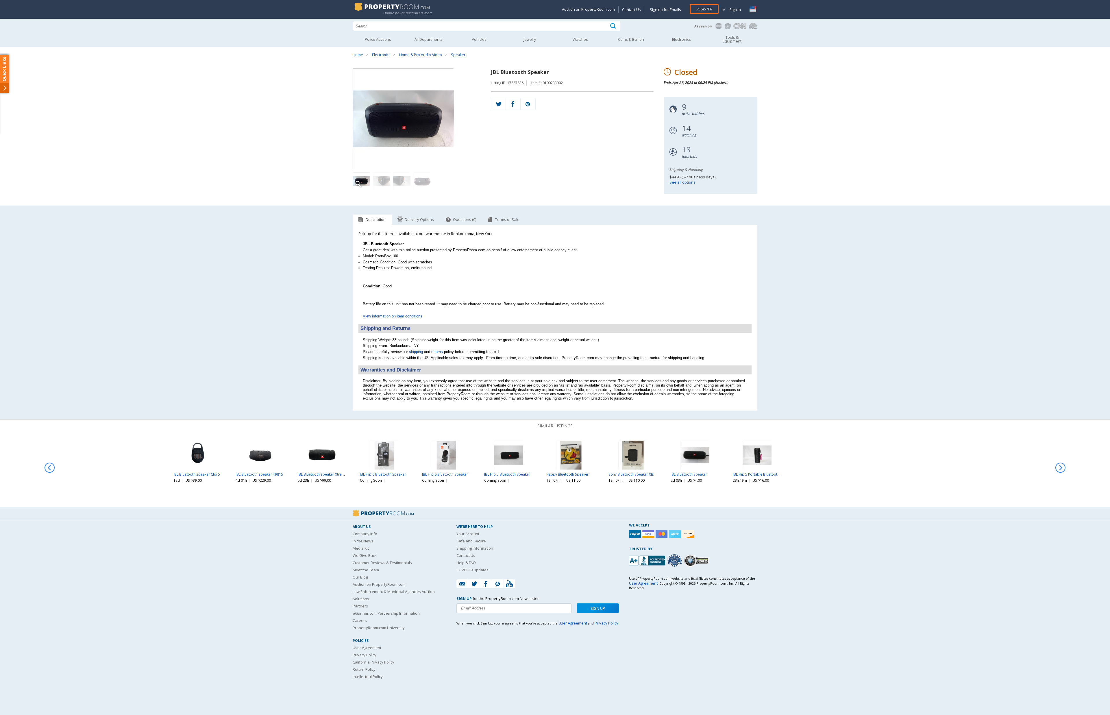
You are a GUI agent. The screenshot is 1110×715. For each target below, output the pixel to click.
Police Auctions (378, 39)
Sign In (734, 9)
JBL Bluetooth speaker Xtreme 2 (324, 474)
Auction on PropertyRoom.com (588, 9)
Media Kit (361, 548)
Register (704, 9)
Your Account (467, 533)
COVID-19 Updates (472, 569)
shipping (416, 352)
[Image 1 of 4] (417, 118)
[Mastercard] (662, 534)
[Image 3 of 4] (401, 181)
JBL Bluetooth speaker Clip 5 (196, 474)
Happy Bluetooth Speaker (567, 474)
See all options (682, 182)
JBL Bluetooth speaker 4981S (259, 474)
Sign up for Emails (665, 9)
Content (5, 73)
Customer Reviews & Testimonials (382, 562)
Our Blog (360, 577)
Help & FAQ (466, 562)
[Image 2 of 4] (381, 181)
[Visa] (649, 534)
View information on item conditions (392, 316)
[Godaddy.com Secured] (697, 560)
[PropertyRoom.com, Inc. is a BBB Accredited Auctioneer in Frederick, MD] (648, 560)
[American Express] (675, 534)
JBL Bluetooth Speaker (689, 474)
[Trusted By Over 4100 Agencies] (675, 561)
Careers (360, 620)
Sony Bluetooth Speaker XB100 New (637, 474)
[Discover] (688, 534)
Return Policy (364, 669)
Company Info (365, 533)
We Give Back (365, 555)
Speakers (459, 54)
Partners (360, 606)
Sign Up (598, 608)
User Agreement (367, 647)
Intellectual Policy (368, 676)
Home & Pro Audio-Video (420, 54)
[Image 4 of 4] (422, 181)
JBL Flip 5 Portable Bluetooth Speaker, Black (768, 474)
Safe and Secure (471, 541)
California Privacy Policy (373, 662)
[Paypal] (635, 534)
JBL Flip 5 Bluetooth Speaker (507, 474)
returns (437, 352)
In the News (363, 541)
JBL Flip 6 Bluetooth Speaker (383, 474)
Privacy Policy (364, 654)
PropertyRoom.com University (379, 627)
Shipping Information (474, 548)
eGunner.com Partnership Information (386, 613)
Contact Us (631, 9)
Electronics (381, 54)
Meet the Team (366, 569)
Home (358, 54)
